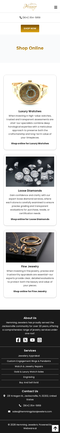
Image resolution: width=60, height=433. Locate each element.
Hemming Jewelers (27, 424)
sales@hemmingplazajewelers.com (32, 411)
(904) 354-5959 (31, 17)
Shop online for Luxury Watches (30, 143)
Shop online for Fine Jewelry (30, 291)
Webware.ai (30, 428)
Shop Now (30, 28)
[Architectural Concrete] (30, 93)
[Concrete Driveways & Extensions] (30, 172)
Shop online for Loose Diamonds (30, 219)
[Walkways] (30, 248)
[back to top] (55, 428)
